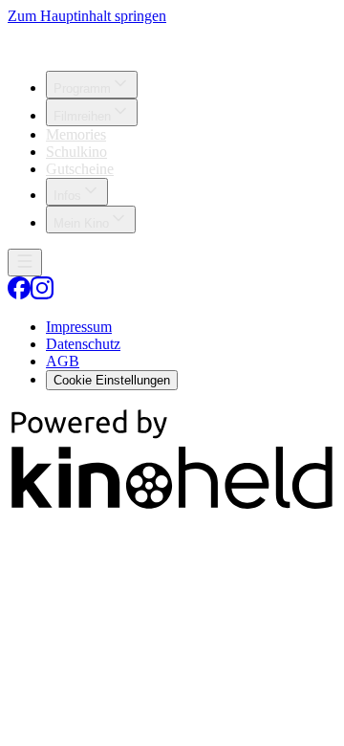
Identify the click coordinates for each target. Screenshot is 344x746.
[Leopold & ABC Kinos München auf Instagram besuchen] (42, 294)
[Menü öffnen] (25, 262)
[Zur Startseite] (172, 40)
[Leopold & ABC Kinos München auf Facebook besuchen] (19, 294)
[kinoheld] (172, 507)
